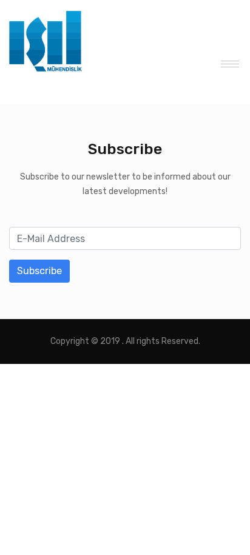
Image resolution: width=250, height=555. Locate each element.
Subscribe (39, 271)
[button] (226, 61)
